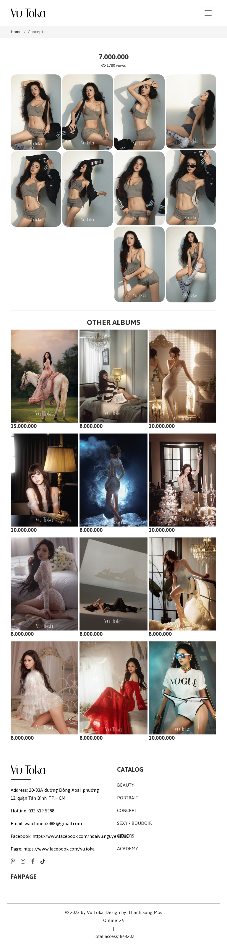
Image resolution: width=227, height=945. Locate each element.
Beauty (125, 785)
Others (125, 836)
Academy (127, 849)
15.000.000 (24, 426)
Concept (35, 32)
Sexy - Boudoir (134, 823)
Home (16, 32)
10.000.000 (162, 426)
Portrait (127, 798)
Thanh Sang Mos (145, 912)
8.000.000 (91, 426)
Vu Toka (95, 912)
